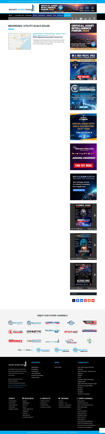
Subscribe (67, 15)
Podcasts (25, 413)
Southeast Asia (53, 1)
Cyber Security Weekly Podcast (85, 405)
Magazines (28, 15)
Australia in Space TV (28, 417)
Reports (58, 33)
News (10, 15)
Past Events (12, 407)
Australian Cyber (70, 1)
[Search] (94, 18)
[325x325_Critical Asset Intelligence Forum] (83, 49)
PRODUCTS (45, 398)
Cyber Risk (41, 1)
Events (35, 15)
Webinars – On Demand (65, 405)
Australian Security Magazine (85, 427)
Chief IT (36, 1)
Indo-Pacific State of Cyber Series (87, 383)
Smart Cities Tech (82, 417)
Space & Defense (82, 413)
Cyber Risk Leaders (82, 407)
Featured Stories (38, 33)
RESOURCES (42, 15)
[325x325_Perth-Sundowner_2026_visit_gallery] (83, 79)
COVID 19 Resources (28, 409)
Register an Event (13, 409)
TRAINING (49, 15)
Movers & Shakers (49, 33)
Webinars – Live (63, 403)
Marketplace (34, 367)
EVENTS (11, 398)
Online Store (44, 403)
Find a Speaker (13, 401)
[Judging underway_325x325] (83, 169)
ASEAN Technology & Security (85, 423)
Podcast (76, 1)
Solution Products (45, 401)
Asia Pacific (46, 1)
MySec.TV (80, 1)
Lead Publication (36, 373)
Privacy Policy (35, 377)
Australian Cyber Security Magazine (86, 425)
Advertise (60, 15)
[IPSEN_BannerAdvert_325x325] (83, 200)
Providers (80, 392)
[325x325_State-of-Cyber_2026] (83, 140)
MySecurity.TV (26, 415)
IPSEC (79, 377)
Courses (61, 401)
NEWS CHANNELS (86, 398)
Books (24, 407)
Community (34, 369)
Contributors (19, 15)
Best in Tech (85, 1)
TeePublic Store (44, 405)
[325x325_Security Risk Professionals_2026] (83, 109)
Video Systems (31, 1)
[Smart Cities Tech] (21, 9)
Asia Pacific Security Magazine (85, 421)
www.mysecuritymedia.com (16, 387)
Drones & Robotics (23, 1)
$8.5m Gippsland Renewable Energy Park (48, 37)
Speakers (80, 390)
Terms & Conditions (63, 432)
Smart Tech (41, 35)
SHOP (54, 15)
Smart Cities (58, 367)
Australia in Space (82, 415)
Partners (80, 388)
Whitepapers (26, 403)
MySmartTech (92, 1)
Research (25, 405)
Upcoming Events (13, 405)
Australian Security (61, 1)
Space (17, 1)
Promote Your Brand (37, 375)
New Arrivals (12, 403)
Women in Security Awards (85, 385)
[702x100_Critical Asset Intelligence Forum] (68, 12)
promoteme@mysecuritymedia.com (18, 385)
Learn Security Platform (65, 407)
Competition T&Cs (73, 432)
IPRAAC (80, 375)
